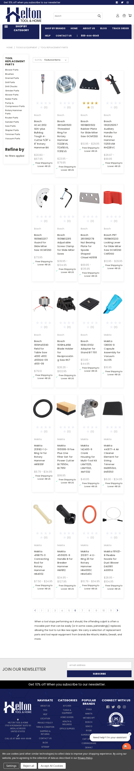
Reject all (28, 766)
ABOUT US (89, 28)
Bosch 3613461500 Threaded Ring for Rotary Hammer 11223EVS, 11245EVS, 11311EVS (64, 136)
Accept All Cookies (52, 766)
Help (45, 714)
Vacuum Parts (12, 138)
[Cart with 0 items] (130, 15)
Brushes (9, 74)
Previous (127, 761)
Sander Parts (12, 121)
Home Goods (67, 717)
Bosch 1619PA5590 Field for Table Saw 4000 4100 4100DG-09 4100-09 (41, 352)
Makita (88, 713)
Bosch (88, 722)
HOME (74, 28)
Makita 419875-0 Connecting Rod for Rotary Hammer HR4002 (41, 563)
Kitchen (67, 705)
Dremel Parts (12, 78)
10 (104, 610)
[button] (126, 747)
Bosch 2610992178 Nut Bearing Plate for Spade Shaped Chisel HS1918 (89, 246)
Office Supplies (67, 728)
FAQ (45, 710)
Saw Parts (10, 126)
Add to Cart (42, 203)
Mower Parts (11, 94)
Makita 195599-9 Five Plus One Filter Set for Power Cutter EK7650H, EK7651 (65, 457)
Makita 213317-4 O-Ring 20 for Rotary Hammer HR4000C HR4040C (88, 563)
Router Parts (11, 117)
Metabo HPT (89, 717)
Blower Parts (11, 69)
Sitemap (45, 746)
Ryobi (89, 730)
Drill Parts (10, 82)
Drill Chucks (11, 86)
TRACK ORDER (120, 28)
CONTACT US (64, 35)
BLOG (103, 28)
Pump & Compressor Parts (15, 104)
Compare (42, 82)
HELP (47, 35)
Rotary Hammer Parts (13, 112)
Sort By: (38, 59)
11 (111, 610)
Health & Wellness (67, 723)
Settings (11, 766)
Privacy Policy (45, 722)
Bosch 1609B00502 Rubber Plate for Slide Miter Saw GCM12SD (89, 129)
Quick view (43, 76)
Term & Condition (45, 727)
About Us (45, 705)
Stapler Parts (12, 130)
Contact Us (45, 738)
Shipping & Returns (45, 732)
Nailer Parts (11, 98)
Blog (45, 742)
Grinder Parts (12, 90)
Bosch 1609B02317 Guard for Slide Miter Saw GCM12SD (42, 242)
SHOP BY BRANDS (55, 28)
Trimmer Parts (12, 134)
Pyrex (89, 709)
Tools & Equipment (67, 711)
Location (45, 718)
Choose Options (43, 89)
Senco (88, 726)
